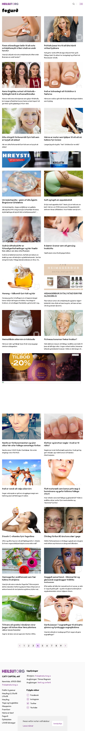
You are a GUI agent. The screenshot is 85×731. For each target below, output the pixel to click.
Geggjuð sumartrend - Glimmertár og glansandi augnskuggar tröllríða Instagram (62, 580)
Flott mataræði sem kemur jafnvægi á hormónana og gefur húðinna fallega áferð (62, 491)
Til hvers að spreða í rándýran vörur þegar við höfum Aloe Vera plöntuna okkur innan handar (19, 627)
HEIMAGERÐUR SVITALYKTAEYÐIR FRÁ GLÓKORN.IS (63, 294)
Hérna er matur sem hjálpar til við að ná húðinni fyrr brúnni (63, 138)
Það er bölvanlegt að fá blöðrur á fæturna (60, 92)
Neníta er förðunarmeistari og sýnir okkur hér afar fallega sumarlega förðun (21, 444)
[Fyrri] (20, 646)
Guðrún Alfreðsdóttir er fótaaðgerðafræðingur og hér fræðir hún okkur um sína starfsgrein (20, 248)
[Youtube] (28, 707)
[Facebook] (28, 695)
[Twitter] (28, 703)
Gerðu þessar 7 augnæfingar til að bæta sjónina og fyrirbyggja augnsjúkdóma (63, 626)
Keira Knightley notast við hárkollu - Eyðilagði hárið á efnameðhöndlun (19, 92)
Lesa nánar (28, 725)
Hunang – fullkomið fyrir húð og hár (18, 293)
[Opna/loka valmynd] (81, 4)
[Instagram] (28, 699)
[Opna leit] (74, 4)
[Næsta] (65, 646)
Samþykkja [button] (57, 723)
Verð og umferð (44, 682)
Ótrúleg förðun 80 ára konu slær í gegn (62, 536)
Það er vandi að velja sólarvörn (17, 488)
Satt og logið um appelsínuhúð (58, 200)
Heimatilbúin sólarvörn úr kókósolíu (18, 339)
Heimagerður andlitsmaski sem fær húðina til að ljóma (19, 578)
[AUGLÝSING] (41, 159)
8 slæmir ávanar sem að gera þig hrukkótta (59, 247)
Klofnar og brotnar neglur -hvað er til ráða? (61, 444)
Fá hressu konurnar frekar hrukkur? (60, 339)
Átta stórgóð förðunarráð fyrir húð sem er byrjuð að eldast (20, 138)
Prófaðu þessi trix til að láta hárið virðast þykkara (60, 46)
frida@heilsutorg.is (10, 685)
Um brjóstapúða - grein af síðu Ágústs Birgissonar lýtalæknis (19, 201)
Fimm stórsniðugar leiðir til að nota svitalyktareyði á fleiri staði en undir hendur (19, 48)
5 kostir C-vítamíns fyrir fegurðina (18, 536)
